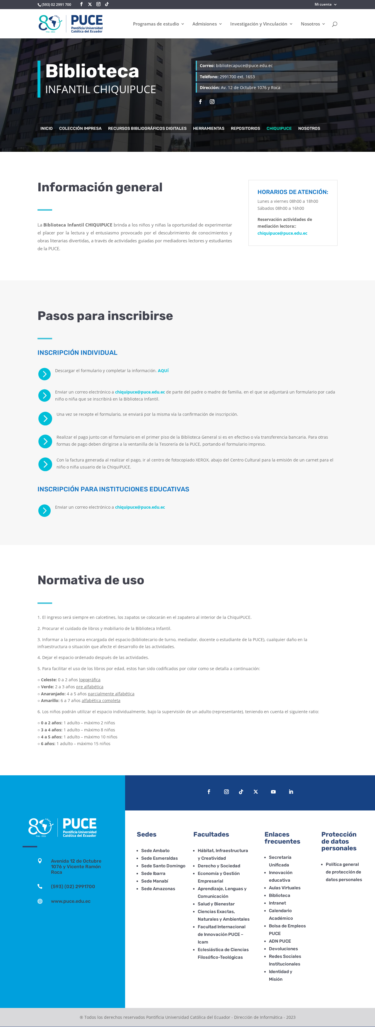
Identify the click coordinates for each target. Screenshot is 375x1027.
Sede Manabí (154, 881)
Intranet (277, 903)
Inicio (46, 129)
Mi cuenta (323, 5)
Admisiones (204, 24)
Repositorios (245, 129)
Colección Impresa (80, 129)
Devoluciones (283, 948)
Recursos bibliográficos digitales (147, 129)
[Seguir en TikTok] (241, 791)
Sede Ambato (155, 850)
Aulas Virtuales (285, 887)
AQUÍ (163, 370)
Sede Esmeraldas (159, 858)
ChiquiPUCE (279, 129)
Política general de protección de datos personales (344, 872)
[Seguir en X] (90, 4)
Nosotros (310, 24)
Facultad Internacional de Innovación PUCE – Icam (222, 934)
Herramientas (208, 129)
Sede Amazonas (158, 888)
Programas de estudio (156, 24)
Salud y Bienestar (216, 904)
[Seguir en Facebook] (200, 101)
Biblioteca (279, 895)
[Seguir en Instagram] (212, 101)
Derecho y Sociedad (219, 865)
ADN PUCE (280, 941)
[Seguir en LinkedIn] (291, 791)
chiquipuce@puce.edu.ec (140, 392)
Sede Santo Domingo (163, 865)
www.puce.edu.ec (71, 901)
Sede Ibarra (153, 873)
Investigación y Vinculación (258, 24)
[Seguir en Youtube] (273, 791)
